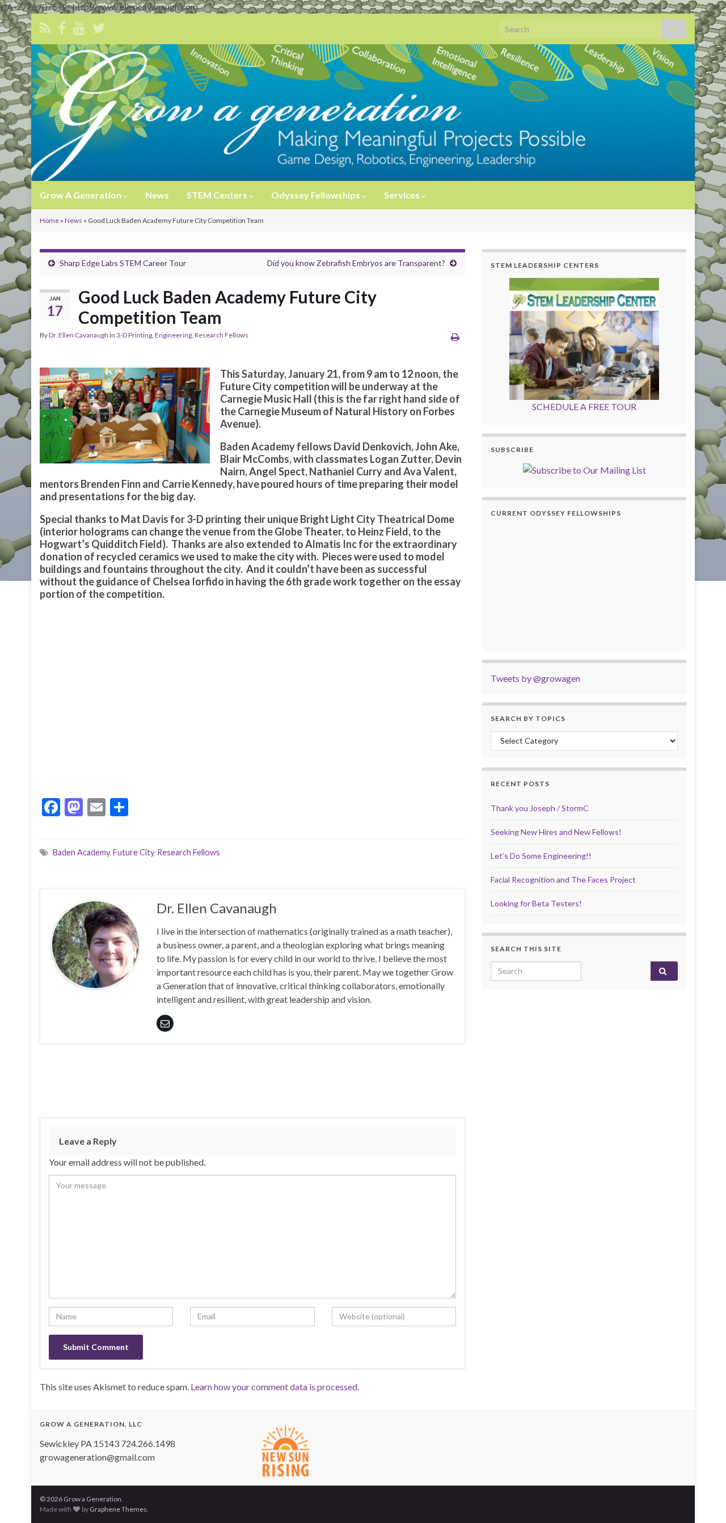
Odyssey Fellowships (316, 194)
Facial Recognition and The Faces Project (563, 879)
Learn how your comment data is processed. (275, 1386)
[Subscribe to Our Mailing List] (584, 468)
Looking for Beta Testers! (536, 903)
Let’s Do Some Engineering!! (541, 855)
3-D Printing (134, 335)
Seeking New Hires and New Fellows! (556, 832)
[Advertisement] (252, 1083)
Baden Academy (81, 852)
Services (402, 194)
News (157, 194)
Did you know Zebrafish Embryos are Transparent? (356, 263)
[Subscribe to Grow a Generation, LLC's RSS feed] (45, 26)
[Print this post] (455, 336)
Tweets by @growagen (535, 678)
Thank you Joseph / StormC (540, 808)
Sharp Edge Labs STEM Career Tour (123, 263)
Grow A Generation (81, 194)
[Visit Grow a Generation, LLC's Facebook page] (62, 26)
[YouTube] (79, 26)
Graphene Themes (118, 1509)
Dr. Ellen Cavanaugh (78, 335)
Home (49, 220)
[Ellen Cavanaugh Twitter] (98, 26)
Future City (133, 852)
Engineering (173, 335)
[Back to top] (700, 1497)
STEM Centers (218, 194)
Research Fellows (221, 335)
